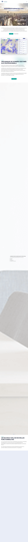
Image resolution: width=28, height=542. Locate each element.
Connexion (11, 33)
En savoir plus (16, 33)
